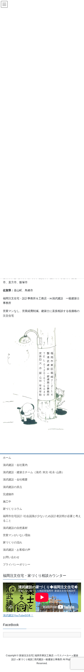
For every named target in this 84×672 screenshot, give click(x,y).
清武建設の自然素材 (15, 527)
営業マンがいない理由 (16, 535)
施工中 (7, 501)
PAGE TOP (78, 648)
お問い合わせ (11, 557)
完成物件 (8, 494)
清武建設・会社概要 (15, 479)
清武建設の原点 (12, 487)
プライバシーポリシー (16, 564)
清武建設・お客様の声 (16, 549)
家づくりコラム (12, 508)
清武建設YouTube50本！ (18, 615)
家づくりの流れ (12, 542)
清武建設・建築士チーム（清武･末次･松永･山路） (33, 472)
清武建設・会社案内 (15, 464)
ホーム (7, 457)
